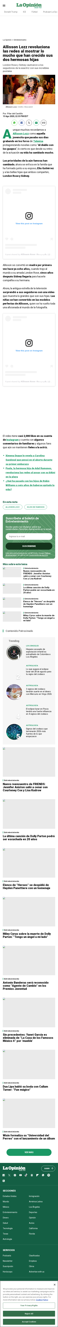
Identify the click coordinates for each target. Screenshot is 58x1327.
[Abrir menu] (4, 5)
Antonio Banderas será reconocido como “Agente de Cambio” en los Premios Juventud (26, 985)
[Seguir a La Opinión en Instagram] (15, 1175)
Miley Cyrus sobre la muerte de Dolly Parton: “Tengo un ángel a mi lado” (38, 618)
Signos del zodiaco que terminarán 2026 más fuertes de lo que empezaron (37, 732)
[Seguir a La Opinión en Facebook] (3, 1175)
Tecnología (8, 1228)
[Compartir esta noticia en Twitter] (29, 123)
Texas (5, 1234)
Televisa (38, 141)
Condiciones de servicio (38, 555)
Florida (32, 1234)
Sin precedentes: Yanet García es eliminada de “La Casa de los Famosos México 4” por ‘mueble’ (28, 1038)
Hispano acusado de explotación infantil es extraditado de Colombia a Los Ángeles (38, 653)
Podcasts (7, 1255)
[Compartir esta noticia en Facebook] (22, 123)
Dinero (6, 1218)
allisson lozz (12, 507)
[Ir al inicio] (14, 1168)
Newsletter (8, 1261)
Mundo (6, 1201)
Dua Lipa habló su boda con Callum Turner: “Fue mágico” (25, 1088)
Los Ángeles (32, 646)
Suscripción (8, 1266)
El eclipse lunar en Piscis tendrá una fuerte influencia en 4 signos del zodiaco (38, 711)
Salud (5, 1223)
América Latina (36, 1201)
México (6, 1207)
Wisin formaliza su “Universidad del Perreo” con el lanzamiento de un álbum (29, 1137)
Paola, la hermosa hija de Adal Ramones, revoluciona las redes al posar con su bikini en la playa (30, 472)
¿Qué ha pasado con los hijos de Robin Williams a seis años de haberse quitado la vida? (30, 485)
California (33, 1228)
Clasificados (34, 1255)
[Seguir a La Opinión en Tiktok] (26, 1175)
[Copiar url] (44, 123)
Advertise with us (36, 1272)
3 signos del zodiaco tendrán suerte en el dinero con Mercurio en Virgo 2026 (39, 691)
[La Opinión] (29, 5)
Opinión (32, 1218)
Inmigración (34, 1196)
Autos (31, 1223)
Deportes (33, 1212)
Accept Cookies (29, 1322)
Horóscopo (7, 1272)
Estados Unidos (9, 1196)
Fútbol (35, 12)
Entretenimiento (20, 40)
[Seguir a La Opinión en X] (9, 1175)
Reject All (29, 1314)
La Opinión (7, 40)
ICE (24, 12)
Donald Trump (10, 12)
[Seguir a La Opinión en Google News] (32, 1175)
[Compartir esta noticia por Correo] (36, 123)
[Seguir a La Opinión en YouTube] (20, 1175)
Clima (31, 1266)
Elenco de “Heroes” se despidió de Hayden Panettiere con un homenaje (39, 604)
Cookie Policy (42, 1300)
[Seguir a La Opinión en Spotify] (49, 1175)
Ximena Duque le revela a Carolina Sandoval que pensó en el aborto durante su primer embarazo (29, 459)
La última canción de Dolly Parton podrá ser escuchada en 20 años (39, 590)
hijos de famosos (35, 507)
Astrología (32, 666)
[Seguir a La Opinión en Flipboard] (37, 1175)
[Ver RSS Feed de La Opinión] (3, 1181)
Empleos (33, 1261)
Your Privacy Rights (29, 1305)
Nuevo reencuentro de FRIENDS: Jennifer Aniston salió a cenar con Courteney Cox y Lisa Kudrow (37, 575)
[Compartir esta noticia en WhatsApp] (14, 123)
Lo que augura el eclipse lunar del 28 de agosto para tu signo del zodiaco (38, 671)
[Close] (55, 1285)
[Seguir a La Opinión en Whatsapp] (43, 1175)
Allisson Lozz (21, 133)
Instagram (12, 439)
